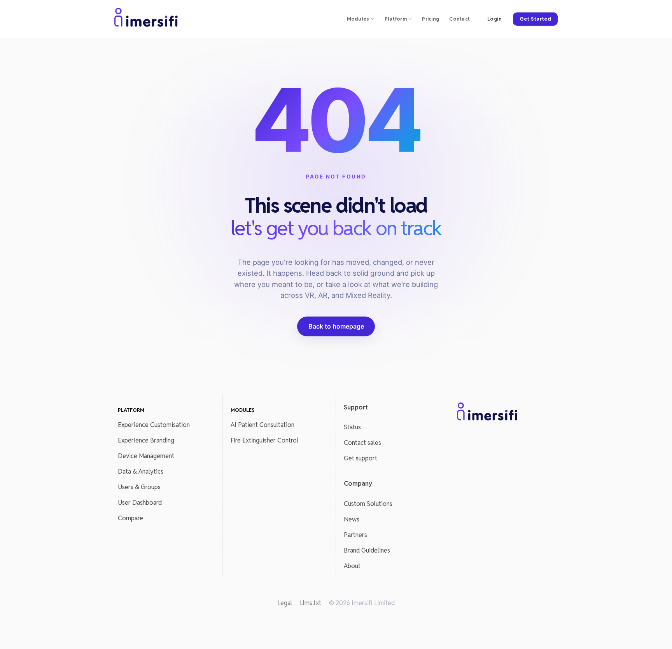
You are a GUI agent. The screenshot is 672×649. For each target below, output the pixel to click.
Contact (459, 19)
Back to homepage (336, 326)
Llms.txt (310, 603)
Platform (396, 19)
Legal (284, 603)
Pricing (430, 19)
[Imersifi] (146, 19)
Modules (358, 19)
